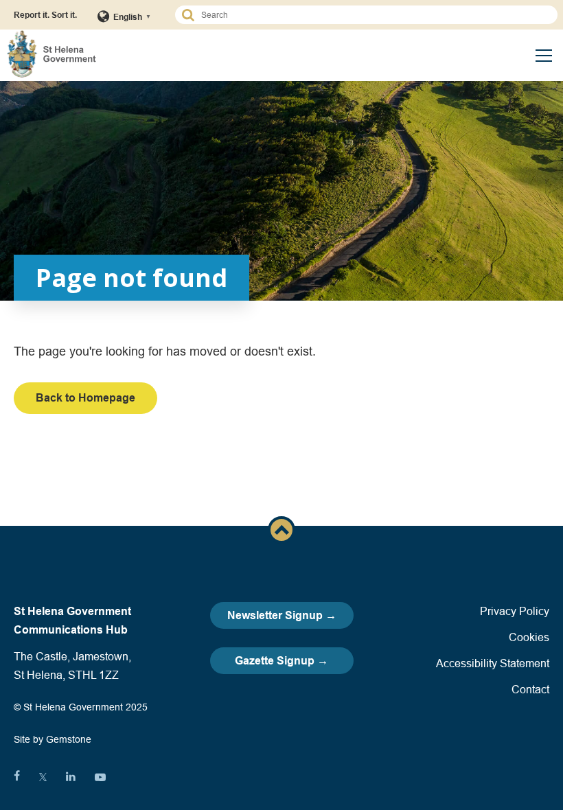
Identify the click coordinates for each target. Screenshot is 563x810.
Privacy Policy (514, 611)
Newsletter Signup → (281, 615)
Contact (530, 689)
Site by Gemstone (52, 739)
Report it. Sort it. (45, 15)
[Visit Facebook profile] (17, 777)
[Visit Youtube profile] (100, 777)
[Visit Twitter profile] (43, 777)
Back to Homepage (85, 397)
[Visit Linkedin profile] (71, 777)
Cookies (529, 637)
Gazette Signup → (281, 660)
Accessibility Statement (492, 663)
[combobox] (372, 14)
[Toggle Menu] (544, 55)
